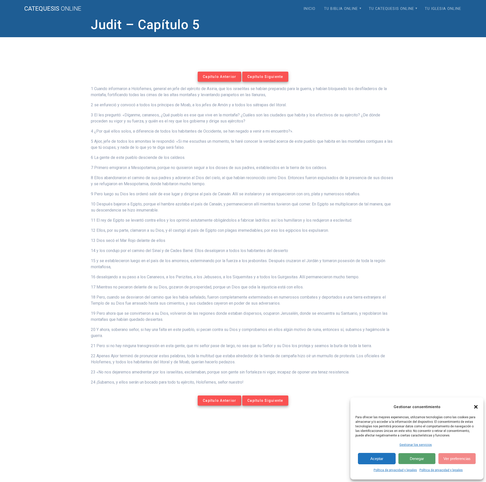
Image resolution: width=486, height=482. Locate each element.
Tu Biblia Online (341, 9)
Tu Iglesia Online (443, 9)
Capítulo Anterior (219, 77)
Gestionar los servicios (415, 445)
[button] (475, 406)
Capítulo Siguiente (265, 77)
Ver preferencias (457, 458)
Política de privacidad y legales (395, 470)
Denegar (417, 458)
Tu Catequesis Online (391, 9)
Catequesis (52, 9)
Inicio (309, 9)
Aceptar (376, 458)
